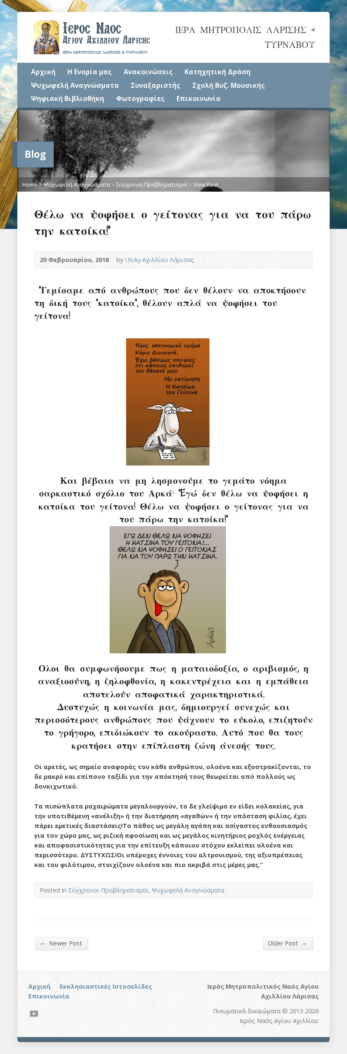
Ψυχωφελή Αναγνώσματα (75, 85)
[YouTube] (34, 1013)
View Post (205, 184)
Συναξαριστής (155, 85)
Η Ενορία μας (89, 71)
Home (30, 184)
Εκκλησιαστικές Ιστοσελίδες (106, 986)
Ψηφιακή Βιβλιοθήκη (67, 98)
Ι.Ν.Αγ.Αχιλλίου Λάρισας (159, 260)
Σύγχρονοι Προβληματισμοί (151, 184)
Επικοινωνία (198, 98)
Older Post (287, 943)
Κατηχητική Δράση (218, 71)
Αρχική (43, 71)
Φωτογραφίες (140, 98)
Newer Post (61, 943)
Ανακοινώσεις (148, 71)
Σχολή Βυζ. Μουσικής (228, 85)
